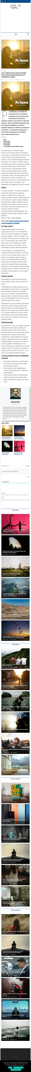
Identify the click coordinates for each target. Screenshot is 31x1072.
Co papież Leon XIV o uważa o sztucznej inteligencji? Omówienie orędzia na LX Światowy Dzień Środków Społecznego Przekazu (14, 972)
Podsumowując (7, 144)
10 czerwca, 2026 (6, 688)
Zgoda (10, 1067)
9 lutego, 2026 (5, 883)
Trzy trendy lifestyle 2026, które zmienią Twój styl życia (14, 931)
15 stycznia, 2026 (6, 996)
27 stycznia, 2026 (6, 975)
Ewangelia (22, 79)
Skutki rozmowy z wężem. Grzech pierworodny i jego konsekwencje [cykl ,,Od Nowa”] (14, 551)
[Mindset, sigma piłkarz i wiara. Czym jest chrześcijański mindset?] (15, 1030)
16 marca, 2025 (6, 618)
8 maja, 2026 (5, 709)
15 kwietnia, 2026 (6, 752)
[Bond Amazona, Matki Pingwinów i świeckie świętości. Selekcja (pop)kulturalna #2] (15, 896)
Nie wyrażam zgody (18, 1067)
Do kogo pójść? (7, 141)
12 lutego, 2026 (6, 933)
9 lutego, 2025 (5, 639)
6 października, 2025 (7, 1018)
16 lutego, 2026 (6, 823)
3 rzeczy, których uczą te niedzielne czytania (13, 146)
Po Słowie (3, 70)
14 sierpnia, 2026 (6, 801)
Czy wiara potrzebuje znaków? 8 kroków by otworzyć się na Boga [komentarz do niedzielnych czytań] (15, 615)
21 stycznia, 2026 (6, 575)
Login (28, 466)
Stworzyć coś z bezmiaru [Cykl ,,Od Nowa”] (11, 574)
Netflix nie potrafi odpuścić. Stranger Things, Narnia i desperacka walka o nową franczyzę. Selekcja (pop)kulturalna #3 (14, 881)
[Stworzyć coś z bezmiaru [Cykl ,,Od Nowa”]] (15, 566)
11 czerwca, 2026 (6, 667)
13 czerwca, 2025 (6, 1039)
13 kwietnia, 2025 (6, 596)
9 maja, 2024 (4, 79)
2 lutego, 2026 (5, 905)
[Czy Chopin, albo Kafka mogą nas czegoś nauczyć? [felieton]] (15, 1009)
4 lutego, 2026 (5, 554)
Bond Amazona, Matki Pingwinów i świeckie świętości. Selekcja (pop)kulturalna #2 (14, 902)
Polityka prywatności (16, 1069)
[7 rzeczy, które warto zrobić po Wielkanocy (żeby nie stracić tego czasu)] (15, 765)
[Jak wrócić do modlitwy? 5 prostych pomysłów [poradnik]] (15, 722)
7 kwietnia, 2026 (6, 773)
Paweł (5, 139)
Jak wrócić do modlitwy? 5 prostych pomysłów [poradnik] (15, 729)
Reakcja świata (7, 143)
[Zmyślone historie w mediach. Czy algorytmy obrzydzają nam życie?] (15, 988)
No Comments (12, 79)
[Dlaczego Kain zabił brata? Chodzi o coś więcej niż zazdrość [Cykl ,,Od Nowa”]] (15, 524)
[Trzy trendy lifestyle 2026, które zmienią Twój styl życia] (15, 924)
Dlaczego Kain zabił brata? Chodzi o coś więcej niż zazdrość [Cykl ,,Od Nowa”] (13, 530)
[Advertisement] (16, 21)
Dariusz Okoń (15, 402)
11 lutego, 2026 (6, 841)
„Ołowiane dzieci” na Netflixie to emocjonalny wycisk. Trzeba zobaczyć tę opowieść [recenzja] (14, 838)
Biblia (19, 79)
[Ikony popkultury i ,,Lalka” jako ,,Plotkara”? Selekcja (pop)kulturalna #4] (15, 814)
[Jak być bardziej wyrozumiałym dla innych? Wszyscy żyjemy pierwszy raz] (15, 658)
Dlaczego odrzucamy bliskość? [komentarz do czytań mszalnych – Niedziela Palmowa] (14, 594)
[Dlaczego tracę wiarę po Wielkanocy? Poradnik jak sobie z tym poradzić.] (15, 743)
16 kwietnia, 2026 (6, 731)
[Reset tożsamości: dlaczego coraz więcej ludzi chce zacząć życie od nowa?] (15, 701)
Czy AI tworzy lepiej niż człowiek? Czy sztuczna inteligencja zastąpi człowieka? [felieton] (12, 860)
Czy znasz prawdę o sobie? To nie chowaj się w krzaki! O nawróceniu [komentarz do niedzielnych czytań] (14, 637)
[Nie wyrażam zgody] (29, 1066)
